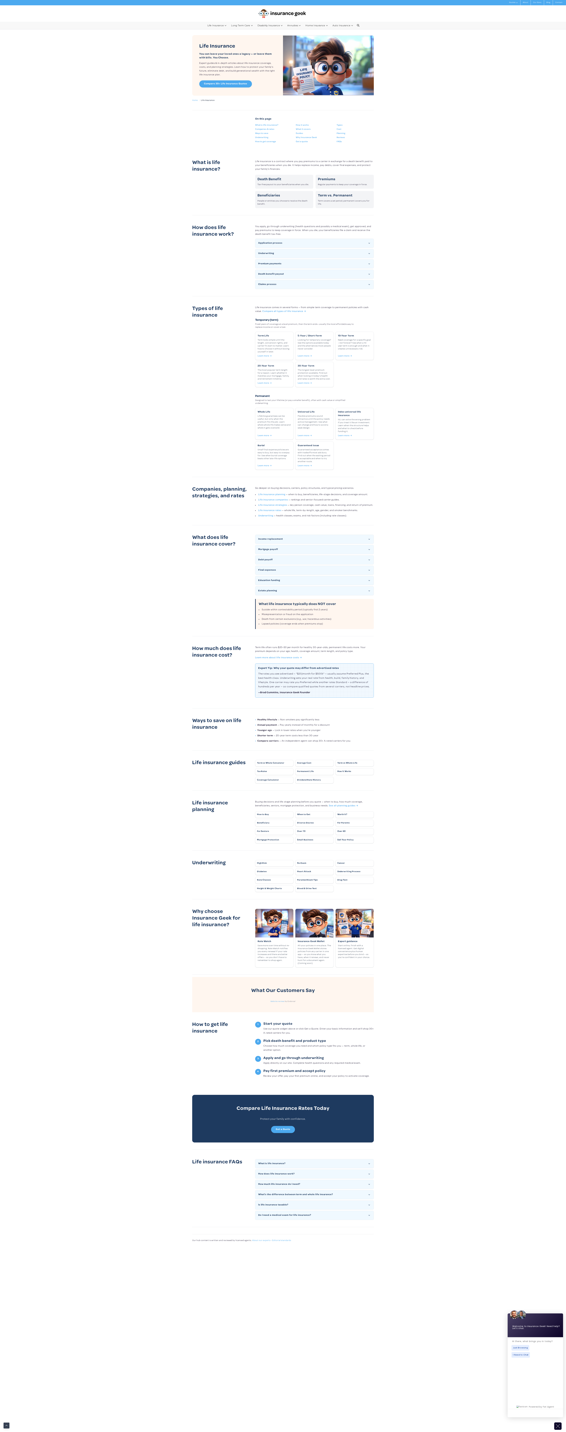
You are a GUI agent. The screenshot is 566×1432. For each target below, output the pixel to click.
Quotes (512, 3)
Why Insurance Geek (306, 138)
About (525, 3)
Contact (558, 3)
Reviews (341, 138)
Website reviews (277, 1002)
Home (195, 100)
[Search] (358, 25)
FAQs (339, 142)
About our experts (261, 1241)
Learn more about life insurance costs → (278, 658)
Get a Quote (283, 1129)
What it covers (303, 129)
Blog (548, 3)
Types (340, 125)
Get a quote (302, 142)
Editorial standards (281, 1241)
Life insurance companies (273, 500)
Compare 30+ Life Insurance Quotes (225, 84)
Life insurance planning (271, 495)
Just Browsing (520, 1347)
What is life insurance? (266, 125)
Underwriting (262, 138)
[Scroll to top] (6, 1425)
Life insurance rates (269, 510)
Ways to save (262, 133)
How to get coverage (265, 142)
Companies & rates (264, 129)
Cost (339, 129)
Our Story (537, 3)
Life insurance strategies (272, 505)
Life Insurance (215, 25)
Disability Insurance (269, 25)
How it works (302, 125)
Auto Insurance (341, 25)
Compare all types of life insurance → (284, 311)
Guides (299, 133)
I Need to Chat (520, 1354)
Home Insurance (315, 25)
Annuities (292, 25)
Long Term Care (240, 25)
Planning (341, 133)
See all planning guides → (343, 806)
